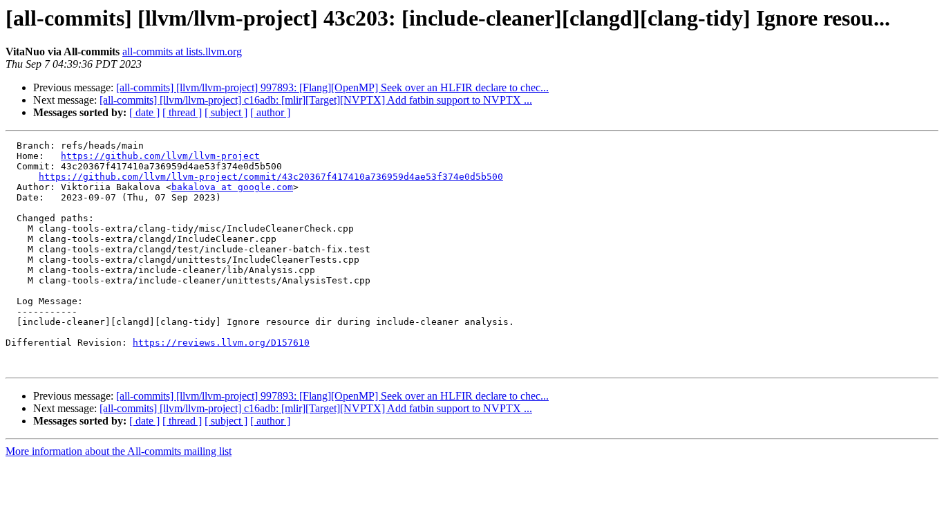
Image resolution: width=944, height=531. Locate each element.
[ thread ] (182, 112)
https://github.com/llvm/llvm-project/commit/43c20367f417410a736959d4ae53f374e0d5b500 (271, 176)
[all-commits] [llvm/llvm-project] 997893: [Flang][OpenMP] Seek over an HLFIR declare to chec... (332, 87)
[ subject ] (226, 112)
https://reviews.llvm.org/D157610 (221, 342)
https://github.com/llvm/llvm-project (160, 156)
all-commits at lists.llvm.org (182, 51)
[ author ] (270, 112)
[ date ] (144, 112)
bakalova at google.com (232, 187)
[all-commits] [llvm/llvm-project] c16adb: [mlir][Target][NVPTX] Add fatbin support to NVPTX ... (316, 100)
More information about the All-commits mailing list (119, 451)
